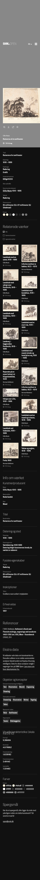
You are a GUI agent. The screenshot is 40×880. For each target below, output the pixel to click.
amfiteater (13, 713)
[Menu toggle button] (36, 44)
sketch (22, 687)
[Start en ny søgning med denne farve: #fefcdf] (7, 214)
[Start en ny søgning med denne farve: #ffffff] (13, 214)
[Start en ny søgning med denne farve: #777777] (26, 214)
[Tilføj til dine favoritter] (18, 127)
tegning (33, 700)
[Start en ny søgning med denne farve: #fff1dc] (4, 214)
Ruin (5, 713)
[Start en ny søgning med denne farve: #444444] (10, 214)
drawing (6, 691)
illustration (13, 687)
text (5, 687)
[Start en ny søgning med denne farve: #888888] (23, 214)
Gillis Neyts (7, 191)
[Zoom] (4, 127)
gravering (7, 700)
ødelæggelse (15, 721)
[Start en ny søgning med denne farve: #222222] (20, 214)
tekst (5, 704)
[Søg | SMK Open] (9, 44)
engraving (30, 687)
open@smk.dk (8, 821)
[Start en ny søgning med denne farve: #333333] (16, 214)
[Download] (9, 127)
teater (5, 721)
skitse (26, 700)
